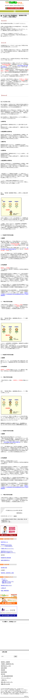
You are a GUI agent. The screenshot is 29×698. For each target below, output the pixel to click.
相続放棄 (3, 669)
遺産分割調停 (4, 667)
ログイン (26, 696)
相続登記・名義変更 (5, 661)
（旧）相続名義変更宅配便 (7, 676)
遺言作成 (3, 674)
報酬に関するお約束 (5, 684)
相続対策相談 (4, 672)
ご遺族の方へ (4, 680)
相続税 (15, 516)
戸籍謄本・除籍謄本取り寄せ (7, 663)
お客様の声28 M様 (6, 521)
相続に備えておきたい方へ (7, 682)
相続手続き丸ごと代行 (6, 665)
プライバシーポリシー (6, 678)
